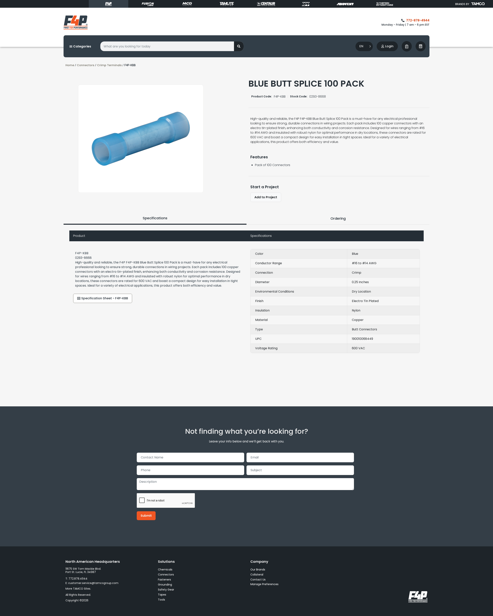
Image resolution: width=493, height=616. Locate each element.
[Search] (239, 46)
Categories (81, 46)
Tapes (162, 595)
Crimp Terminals (109, 65)
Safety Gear (166, 590)
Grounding (165, 584)
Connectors (85, 65)
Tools (161, 600)
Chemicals (165, 569)
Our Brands (257, 569)
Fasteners (164, 579)
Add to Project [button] (265, 197)
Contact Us (258, 579)
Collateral (256, 574)
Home (69, 65)
